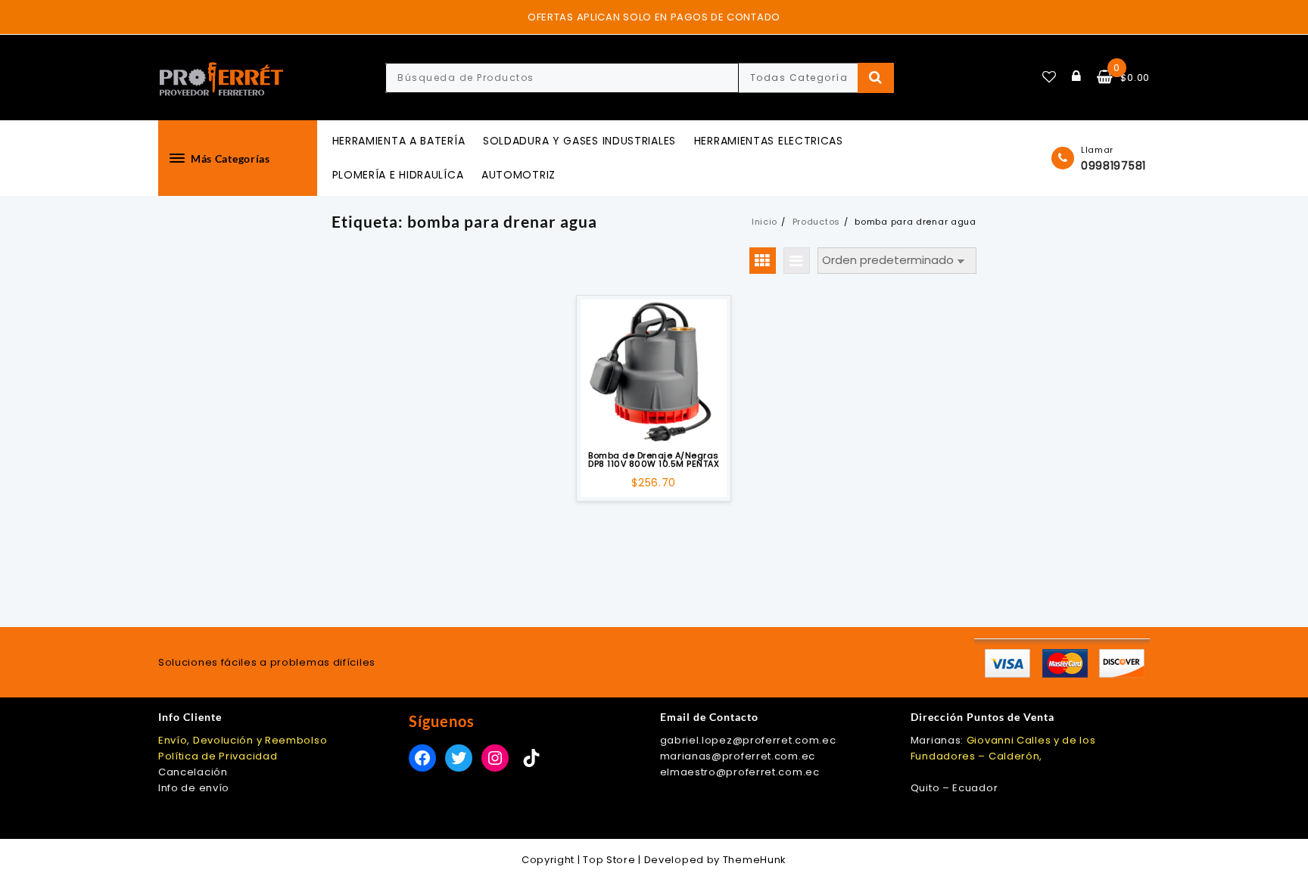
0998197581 (1113, 165)
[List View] (796, 260)
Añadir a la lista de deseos (653, 423)
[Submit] (876, 78)
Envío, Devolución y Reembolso (242, 740)
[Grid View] (762, 260)
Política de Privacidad (217, 756)
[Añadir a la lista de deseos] (653, 372)
